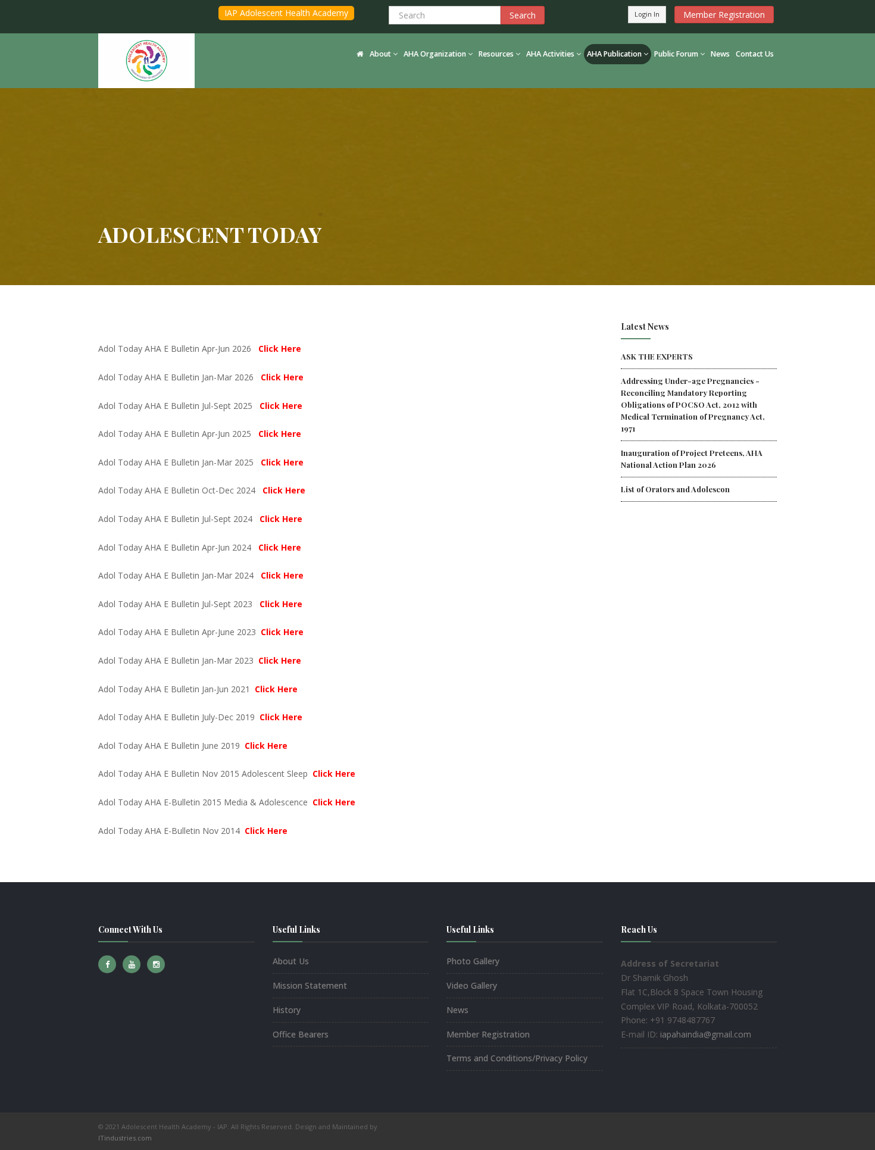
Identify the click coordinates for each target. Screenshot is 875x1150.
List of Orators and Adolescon (675, 489)
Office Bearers (301, 1034)
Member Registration (724, 14)
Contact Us (755, 54)
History (287, 1009)
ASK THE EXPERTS (657, 356)
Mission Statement (310, 985)
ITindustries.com (125, 1137)
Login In (647, 14)
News (720, 54)
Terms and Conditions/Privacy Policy (517, 1058)
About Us (291, 961)
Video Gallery (471, 985)
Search (523, 15)
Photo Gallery (472, 961)
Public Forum (676, 54)
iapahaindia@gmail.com (705, 1034)
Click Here (279, 348)
